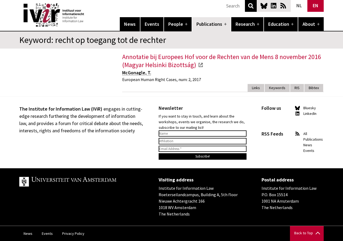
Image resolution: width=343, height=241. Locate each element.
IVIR (88, 15)
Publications (209, 24)
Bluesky (264, 5)
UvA (81, 182)
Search (251, 6)
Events (152, 24)
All (305, 133)
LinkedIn (273, 5)
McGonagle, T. (136, 73)
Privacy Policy (73, 233)
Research (245, 24)
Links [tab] (256, 87)
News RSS (283, 5)
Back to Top (303, 233)
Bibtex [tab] (314, 87)
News (130, 24)
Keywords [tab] (277, 87)
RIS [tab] (297, 87)
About (309, 24)
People (175, 24)
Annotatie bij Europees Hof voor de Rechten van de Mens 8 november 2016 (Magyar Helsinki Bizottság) (221, 61)
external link (201, 65)
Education (278, 24)
